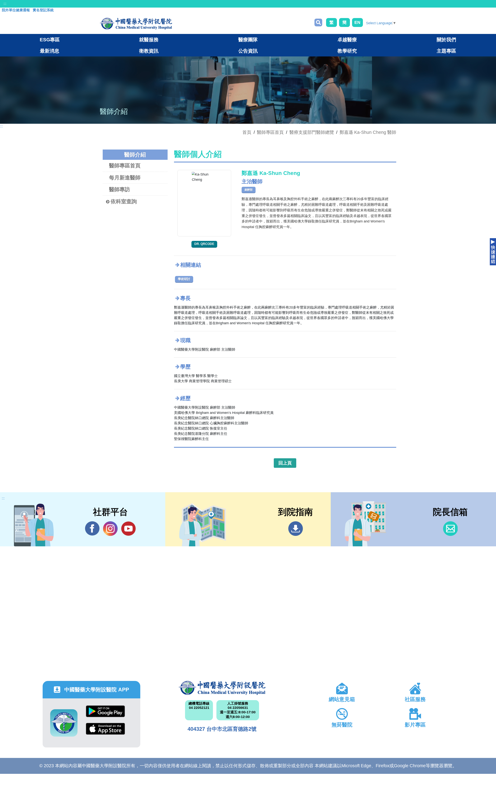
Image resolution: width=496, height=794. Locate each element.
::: (4, 4)
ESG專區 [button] (50, 39)
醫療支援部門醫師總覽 (311, 132)
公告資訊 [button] (248, 51)
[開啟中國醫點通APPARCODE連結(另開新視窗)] (64, 723)
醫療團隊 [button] (248, 39)
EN (357, 22)
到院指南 (295, 528)
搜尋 (318, 22)
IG (110, 528)
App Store (105, 731)
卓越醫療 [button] (347, 39)
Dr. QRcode (204, 244)
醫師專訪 (119, 189)
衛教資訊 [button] (148, 51)
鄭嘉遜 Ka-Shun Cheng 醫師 (368, 132)
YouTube (128, 528)
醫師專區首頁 (124, 166)
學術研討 (184, 279)
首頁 (246, 132)
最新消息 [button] (49, 51)
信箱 (450, 528)
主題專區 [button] (446, 51)
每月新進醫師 (124, 178)
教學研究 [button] (347, 51)
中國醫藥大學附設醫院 (222, 688)
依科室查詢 (124, 201)
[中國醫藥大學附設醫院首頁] (136, 23)
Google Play (105, 714)
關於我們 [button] (446, 39)
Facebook (92, 528)
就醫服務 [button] (148, 39)
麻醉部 (249, 189)
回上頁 (285, 462)
